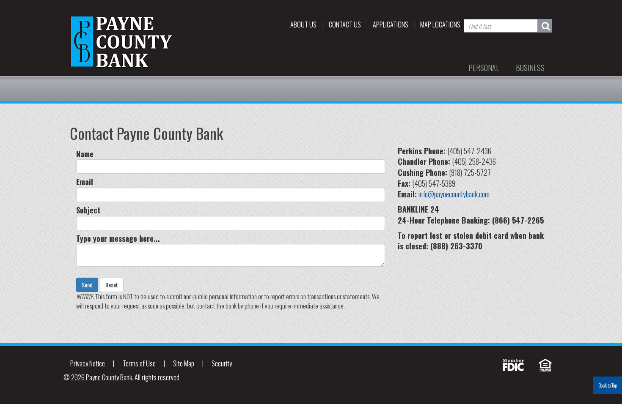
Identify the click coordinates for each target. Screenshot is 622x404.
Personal (483, 67)
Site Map (183, 363)
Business (530, 67)
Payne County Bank (123, 41)
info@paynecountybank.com (454, 193)
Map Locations (440, 25)
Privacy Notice (87, 363)
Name (85, 153)
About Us (303, 25)
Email (84, 181)
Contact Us (345, 25)
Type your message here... (118, 238)
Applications (390, 25)
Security (222, 363)
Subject (88, 210)
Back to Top (607, 385)
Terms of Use (139, 363)
